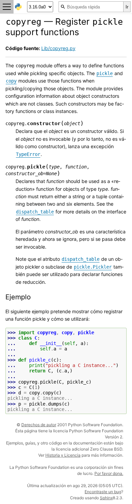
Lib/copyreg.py (58, 48)
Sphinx (106, 497)
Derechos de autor (38, 424)
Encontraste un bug (103, 491)
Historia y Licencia (63, 455)
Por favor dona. (108, 473)
